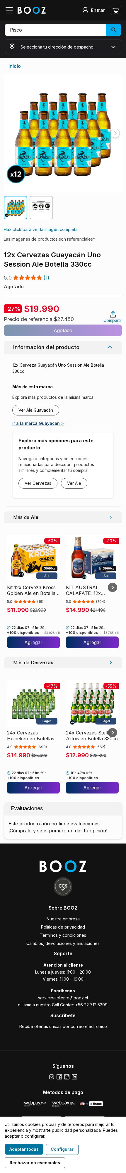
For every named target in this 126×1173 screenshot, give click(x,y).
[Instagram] (51, 1076)
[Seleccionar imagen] (15, 207)
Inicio (14, 66)
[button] (63, 30)
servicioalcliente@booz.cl (63, 997)
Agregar (33, 642)
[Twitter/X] (66, 1076)
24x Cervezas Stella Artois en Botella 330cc (92, 735)
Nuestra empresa (63, 918)
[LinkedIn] (74, 1076)
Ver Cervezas (38, 483)
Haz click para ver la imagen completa (41, 229)
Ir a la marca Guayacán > (38, 423)
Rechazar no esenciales (35, 1162)
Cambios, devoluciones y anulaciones (63, 943)
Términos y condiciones (63, 935)
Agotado (63, 330)
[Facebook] (59, 1076)
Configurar (62, 1149)
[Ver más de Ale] (110, 517)
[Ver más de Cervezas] (110, 662)
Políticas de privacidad (63, 926)
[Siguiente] (112, 587)
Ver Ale (74, 483)
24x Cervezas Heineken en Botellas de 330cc (30, 735)
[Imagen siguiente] (115, 133)
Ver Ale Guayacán (35, 410)
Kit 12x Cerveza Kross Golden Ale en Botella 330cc (31, 590)
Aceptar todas (24, 1149)
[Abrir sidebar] (11, 10)
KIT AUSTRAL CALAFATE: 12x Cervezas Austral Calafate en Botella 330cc (87, 590)
